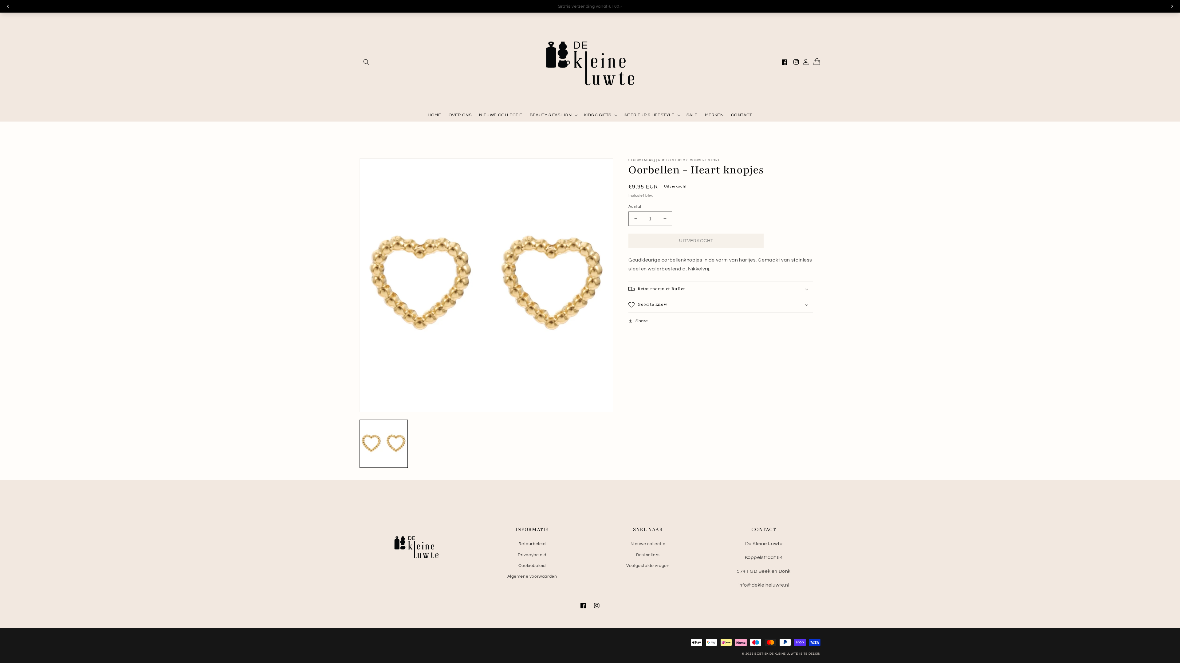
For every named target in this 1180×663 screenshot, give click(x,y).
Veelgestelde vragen (647, 566)
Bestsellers (648, 555)
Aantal (634, 206)
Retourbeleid (531, 544)
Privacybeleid (532, 555)
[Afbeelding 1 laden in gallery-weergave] (384, 444)
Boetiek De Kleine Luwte (776, 653)
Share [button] (641, 321)
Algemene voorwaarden (532, 576)
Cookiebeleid (532, 566)
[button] (366, 62)
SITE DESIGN (810, 653)
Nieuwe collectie (648, 544)
